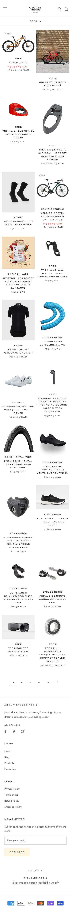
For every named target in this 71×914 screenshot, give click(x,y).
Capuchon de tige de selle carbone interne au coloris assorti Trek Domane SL (53, 405)
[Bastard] (66, 9)
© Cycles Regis (35, 878)
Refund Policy (11, 801)
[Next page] (57, 682)
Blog (6, 757)
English (33, 870)
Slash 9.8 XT (18, 62)
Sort (34, 21)
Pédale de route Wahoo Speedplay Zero (53, 599)
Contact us (10, 769)
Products (9, 763)
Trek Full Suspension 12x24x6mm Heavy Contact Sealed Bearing (53, 655)
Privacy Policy (11, 789)
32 (48, 682)
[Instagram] (22, 731)
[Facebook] (5, 731)
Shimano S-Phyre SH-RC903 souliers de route (18, 409)
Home (7, 751)
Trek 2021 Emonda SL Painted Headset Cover (18, 134)
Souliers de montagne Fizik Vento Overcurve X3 (53, 469)
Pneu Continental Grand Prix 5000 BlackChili (18, 464)
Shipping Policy (12, 806)
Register (17, 852)
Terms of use (11, 795)
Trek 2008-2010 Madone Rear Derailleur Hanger (53, 273)
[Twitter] (14, 731)
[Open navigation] (5, 8)
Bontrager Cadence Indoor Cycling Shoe (52, 521)
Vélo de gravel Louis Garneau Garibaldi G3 (53, 216)
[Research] (59, 8)
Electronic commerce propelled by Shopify (35, 882)
